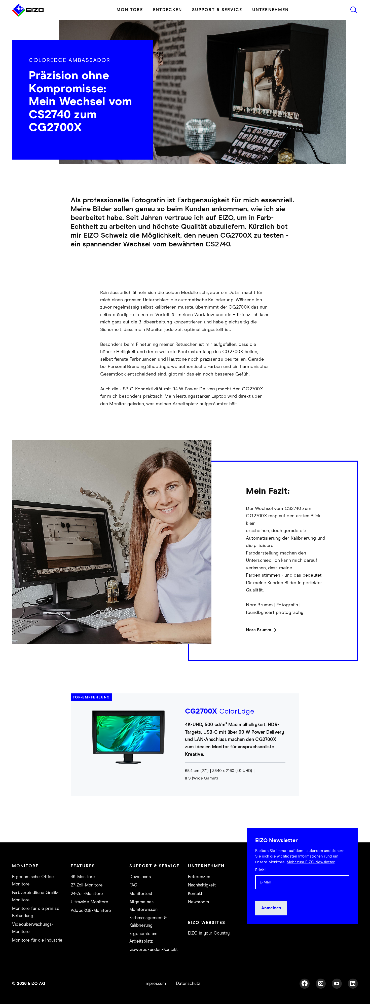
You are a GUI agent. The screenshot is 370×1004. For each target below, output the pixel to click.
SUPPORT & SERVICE (217, 24)
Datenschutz (188, 998)
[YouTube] (337, 998)
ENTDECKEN (167, 24)
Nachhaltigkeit (202, 899)
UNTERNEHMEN (270, 24)
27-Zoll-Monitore (87, 899)
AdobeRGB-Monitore (91, 925)
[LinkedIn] (353, 998)
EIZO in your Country (209, 947)
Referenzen (199, 891)
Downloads (140, 891)
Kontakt (195, 908)
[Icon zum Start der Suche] (354, 24)
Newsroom (198, 916)
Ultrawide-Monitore (89, 916)
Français (101, 7)
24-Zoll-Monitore (87, 908)
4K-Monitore (83, 891)
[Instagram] (321, 998)
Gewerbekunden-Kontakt (153, 964)
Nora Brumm (258, 644)
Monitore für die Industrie (37, 954)
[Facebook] (305, 998)
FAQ (133, 899)
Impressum (155, 998)
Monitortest (140, 908)
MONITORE (130, 24)
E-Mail (261, 884)
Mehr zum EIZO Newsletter (311, 876)
